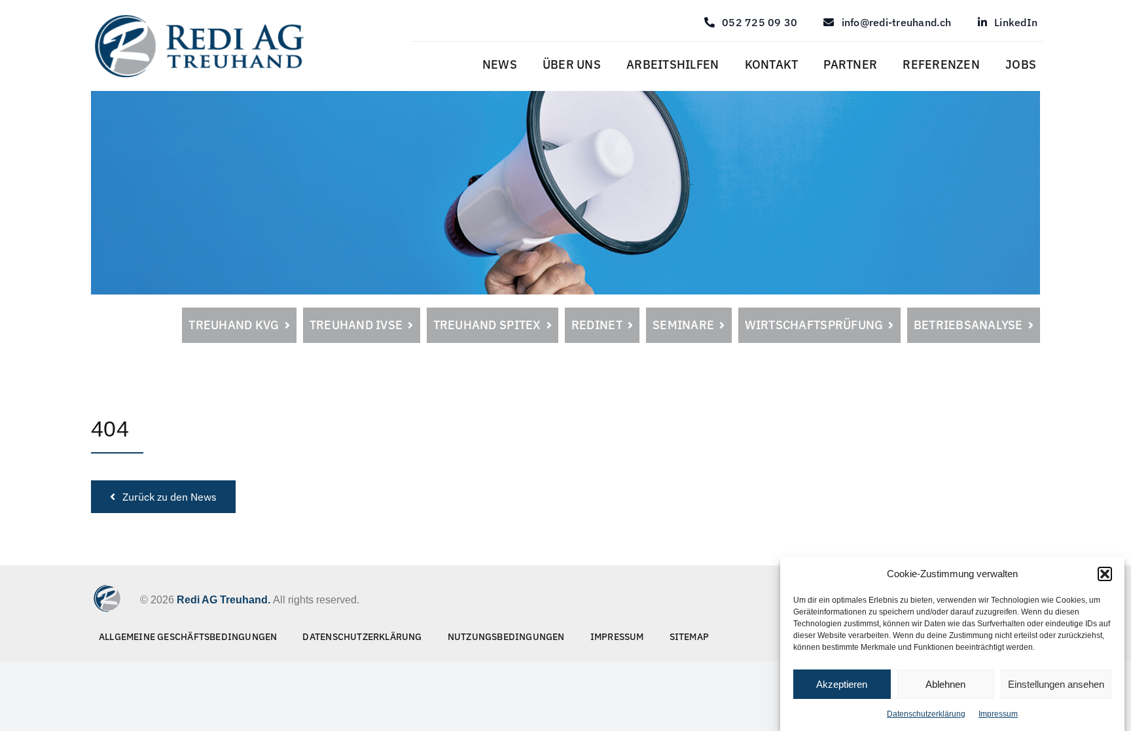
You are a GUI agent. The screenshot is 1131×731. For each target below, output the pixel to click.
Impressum (998, 714)
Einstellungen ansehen (1056, 684)
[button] (1104, 573)
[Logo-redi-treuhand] (199, 18)
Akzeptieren (841, 684)
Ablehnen (945, 684)
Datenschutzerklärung (926, 714)
